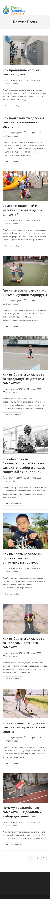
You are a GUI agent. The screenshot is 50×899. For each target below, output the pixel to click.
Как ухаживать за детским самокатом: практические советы (24, 727)
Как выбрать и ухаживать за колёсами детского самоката (23, 642)
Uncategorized (12, 83)
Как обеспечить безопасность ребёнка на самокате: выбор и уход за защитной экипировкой (24, 465)
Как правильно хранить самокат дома (22, 72)
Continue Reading (14, 106)
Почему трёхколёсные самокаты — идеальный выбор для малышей (22, 811)
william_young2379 (14, 80)
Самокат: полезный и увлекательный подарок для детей (23, 210)
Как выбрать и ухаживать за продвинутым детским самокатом (23, 378)
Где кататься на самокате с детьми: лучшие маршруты (25, 292)
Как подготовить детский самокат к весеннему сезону (23, 122)
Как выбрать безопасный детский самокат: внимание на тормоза (23, 558)
